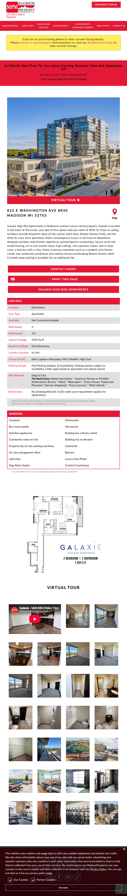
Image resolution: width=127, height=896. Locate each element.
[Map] (114, 214)
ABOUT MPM (103, 26)
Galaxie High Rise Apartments (64, 289)
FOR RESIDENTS (60, 26)
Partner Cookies (46, 880)
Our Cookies (21, 880)
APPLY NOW (28, 26)
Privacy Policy (98, 869)
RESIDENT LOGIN (106, 5)
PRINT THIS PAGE (63, 279)
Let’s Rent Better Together (15, 15)
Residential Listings (100, 42)
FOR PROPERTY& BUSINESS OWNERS (82, 26)
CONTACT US (119, 26)
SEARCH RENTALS (10, 26)
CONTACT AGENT (63, 269)
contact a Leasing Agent (35, 42)
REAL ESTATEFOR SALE (43, 26)
